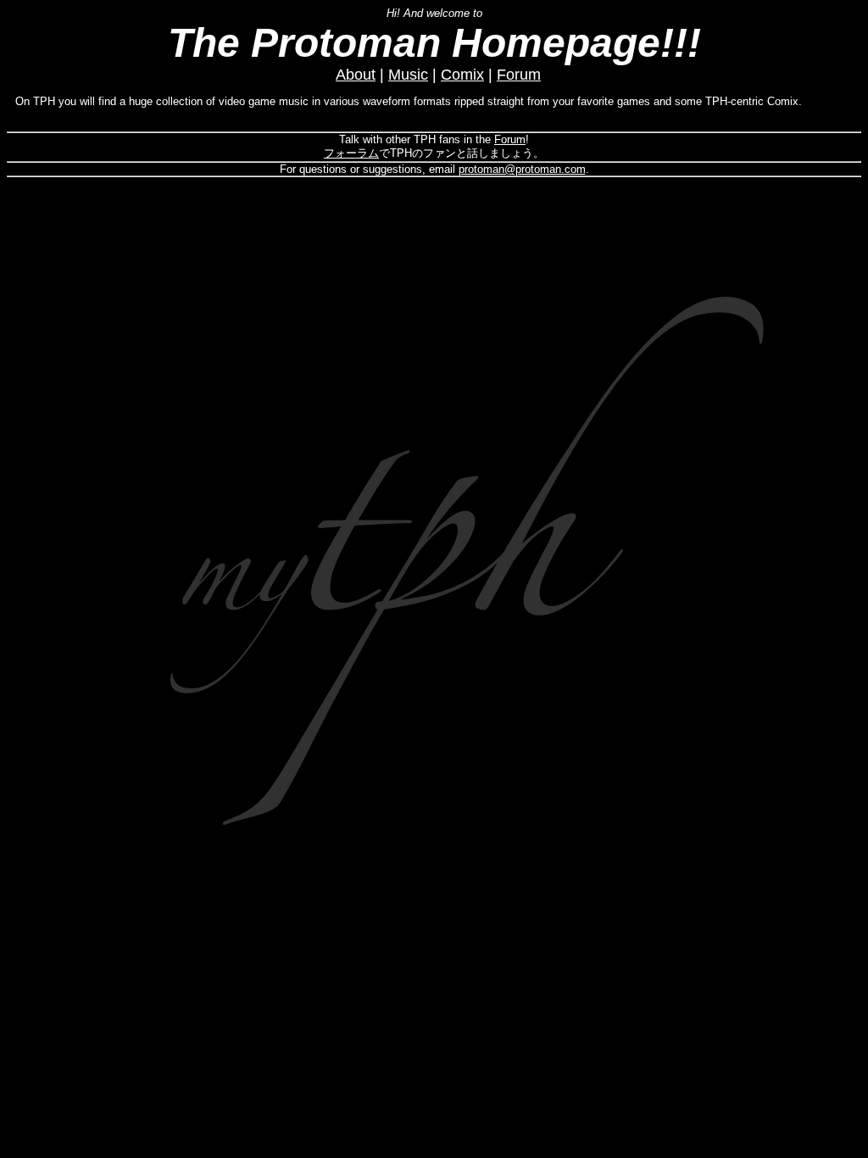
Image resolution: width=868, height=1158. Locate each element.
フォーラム (351, 153)
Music (408, 74)
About (356, 74)
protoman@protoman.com (522, 169)
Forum (519, 74)
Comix (462, 74)
